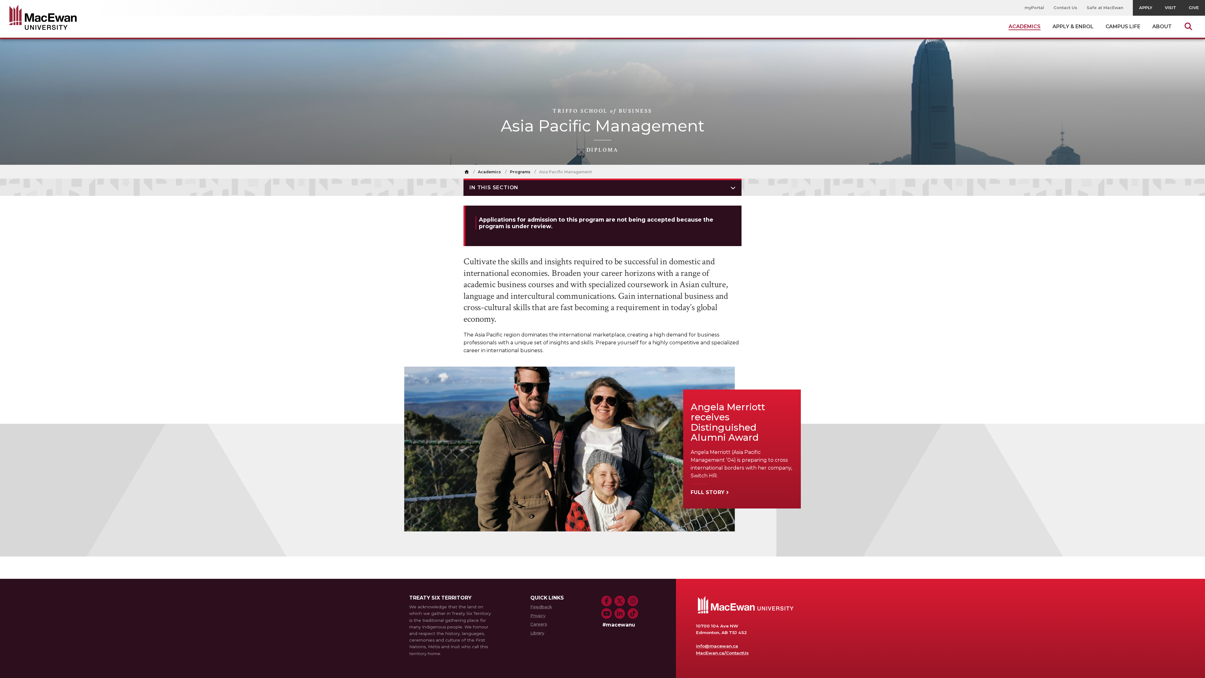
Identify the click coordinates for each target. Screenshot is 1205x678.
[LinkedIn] (619, 613)
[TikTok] (633, 613)
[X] (619, 601)
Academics (489, 172)
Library (537, 632)
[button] (602, 187)
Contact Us (1065, 7)
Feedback (541, 606)
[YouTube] (606, 613)
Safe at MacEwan (1105, 7)
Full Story (708, 492)
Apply (1145, 7)
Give (1194, 7)
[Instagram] (633, 601)
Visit (1170, 7)
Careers (538, 624)
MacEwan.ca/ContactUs (722, 652)
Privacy (537, 615)
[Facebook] (606, 601)
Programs (520, 172)
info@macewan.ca (717, 645)
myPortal (1034, 7)
